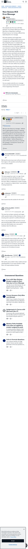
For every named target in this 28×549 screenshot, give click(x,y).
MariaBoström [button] (8, 255)
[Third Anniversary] (18, 172)
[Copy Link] (7, 25)
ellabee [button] (7, 234)
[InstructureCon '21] (15, 22)
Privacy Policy (13, 537)
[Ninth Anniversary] (9, 119)
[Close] (24, 529)
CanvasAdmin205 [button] (9, 153)
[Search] (23, 1)
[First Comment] (16, 234)
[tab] (4, 106)
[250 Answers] (11, 119)
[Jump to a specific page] (25, 113)
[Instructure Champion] (7, 22)
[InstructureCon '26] (13, 22)
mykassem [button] (8, 193)
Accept (13, 540)
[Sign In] (26, 1)
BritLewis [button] (7, 172)
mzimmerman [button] (9, 117)
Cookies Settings (13, 544)
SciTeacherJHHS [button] (9, 208)
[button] (4, 18)
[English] (7, 1)
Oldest (8, 110)
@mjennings (7, 125)
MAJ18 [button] (8, 17)
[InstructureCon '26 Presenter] (9, 22)
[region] (13, 538)
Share (5, 100)
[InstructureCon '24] (11, 22)
